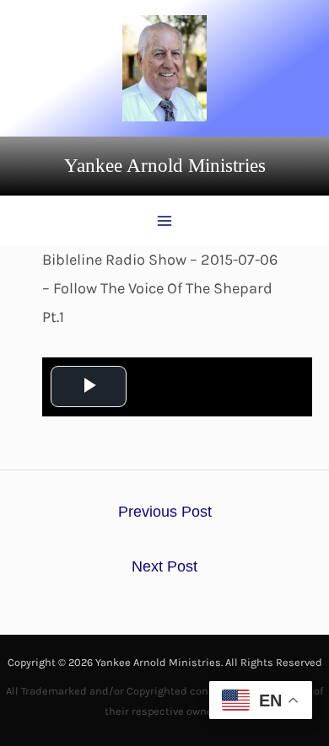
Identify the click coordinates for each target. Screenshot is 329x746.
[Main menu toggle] (164, 221)
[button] (165, 166)
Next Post (164, 566)
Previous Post (165, 511)
